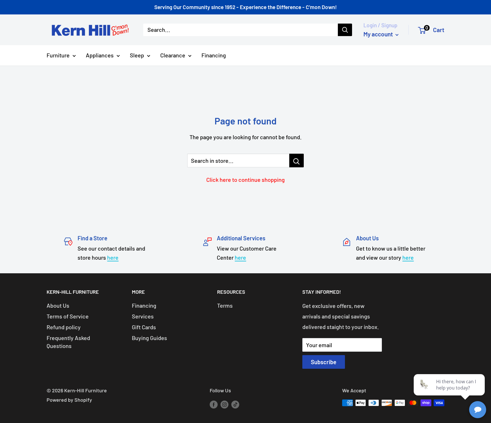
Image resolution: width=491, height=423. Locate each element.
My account (378, 33)
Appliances (100, 55)
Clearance (172, 55)
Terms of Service (68, 316)
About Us (58, 305)
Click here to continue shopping (245, 179)
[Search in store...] (296, 160)
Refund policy (64, 327)
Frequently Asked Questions (68, 341)
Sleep (137, 55)
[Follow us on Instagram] (224, 404)
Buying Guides (149, 337)
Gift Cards (144, 327)
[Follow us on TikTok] (235, 404)
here (112, 257)
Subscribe (323, 362)
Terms (225, 305)
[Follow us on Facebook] (214, 404)
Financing (213, 55)
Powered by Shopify (69, 400)
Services (143, 316)
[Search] (345, 30)
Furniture (58, 55)
